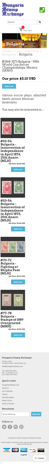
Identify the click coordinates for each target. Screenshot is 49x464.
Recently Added (8, 397)
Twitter (4, 427)
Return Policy (7, 401)
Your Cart (27, 30)
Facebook (10, 427)
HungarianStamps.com (10, 385)
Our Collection (7, 391)
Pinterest (21, 427)
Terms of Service (8, 404)
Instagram (15, 427)
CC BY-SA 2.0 (27, 444)
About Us (5, 388)
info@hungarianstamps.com (12, 366)
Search (4, 394)
